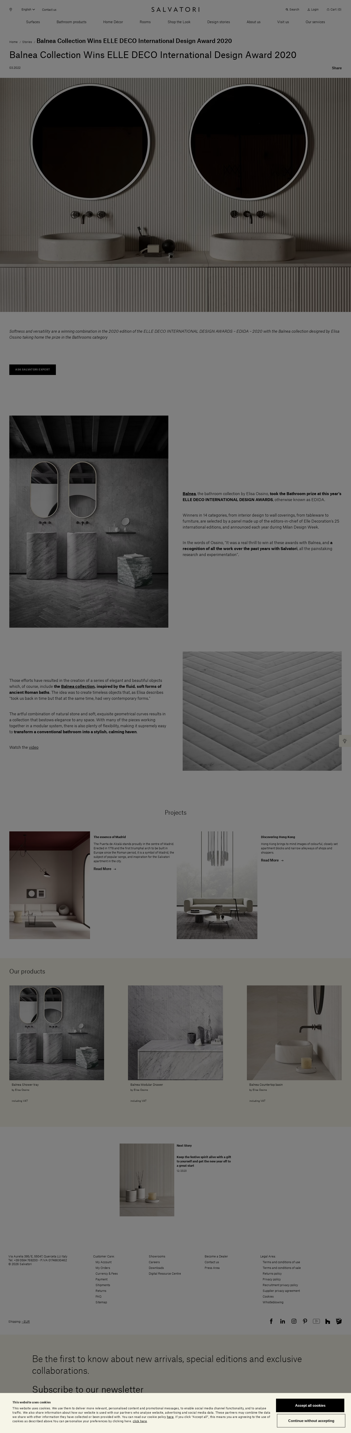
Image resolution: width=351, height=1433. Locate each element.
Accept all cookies (310, 1405)
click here (140, 1421)
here (170, 1416)
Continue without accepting (311, 1420)
